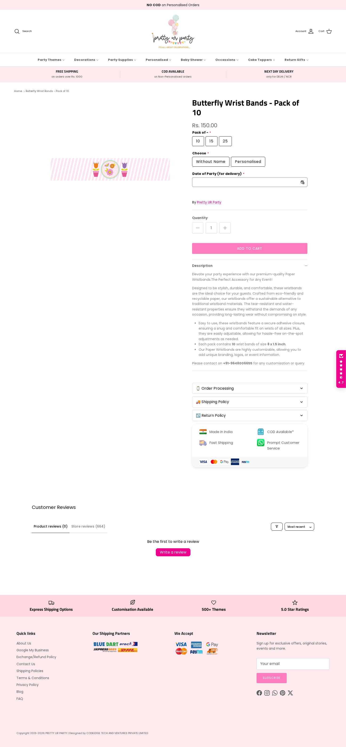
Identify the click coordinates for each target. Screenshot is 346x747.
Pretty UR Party (209, 202)
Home (18, 91)
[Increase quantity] (225, 228)
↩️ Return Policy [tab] (211, 415)
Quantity (200, 218)
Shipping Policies (29, 671)
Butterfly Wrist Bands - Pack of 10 (47, 91)
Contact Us (25, 664)
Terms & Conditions (32, 678)
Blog (19, 691)
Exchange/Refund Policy (36, 657)
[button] (341, 369)
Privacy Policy (27, 684)
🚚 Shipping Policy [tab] (212, 401)
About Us (23, 643)
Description (202, 265)
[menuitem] (51, 59)
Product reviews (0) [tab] (51, 526)
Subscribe (272, 678)
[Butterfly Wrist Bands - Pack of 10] (110, 169)
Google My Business (32, 650)
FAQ (19, 698)
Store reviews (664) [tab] (88, 526)
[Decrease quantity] (197, 228)
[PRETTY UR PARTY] (173, 31)
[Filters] (277, 527)
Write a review (173, 552)
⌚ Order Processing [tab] (215, 388)
